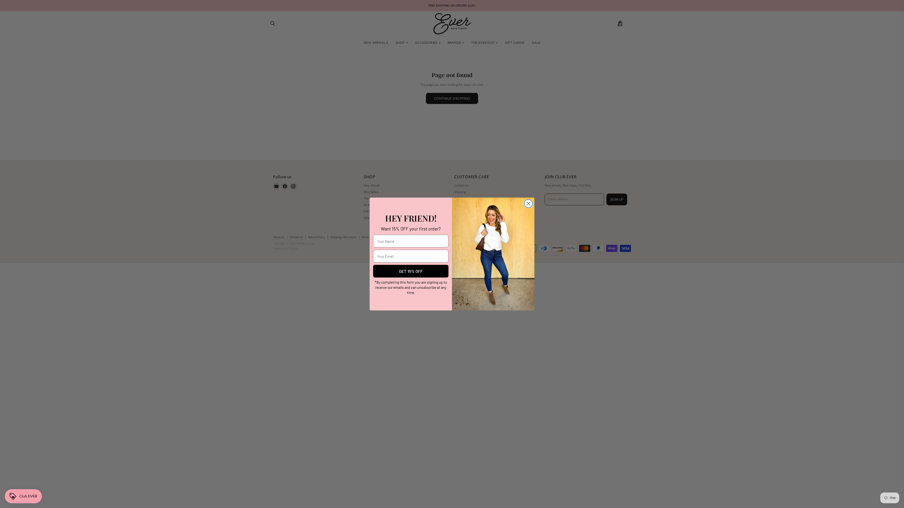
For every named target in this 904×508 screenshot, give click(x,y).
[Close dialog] (528, 203)
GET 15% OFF (411, 271)
